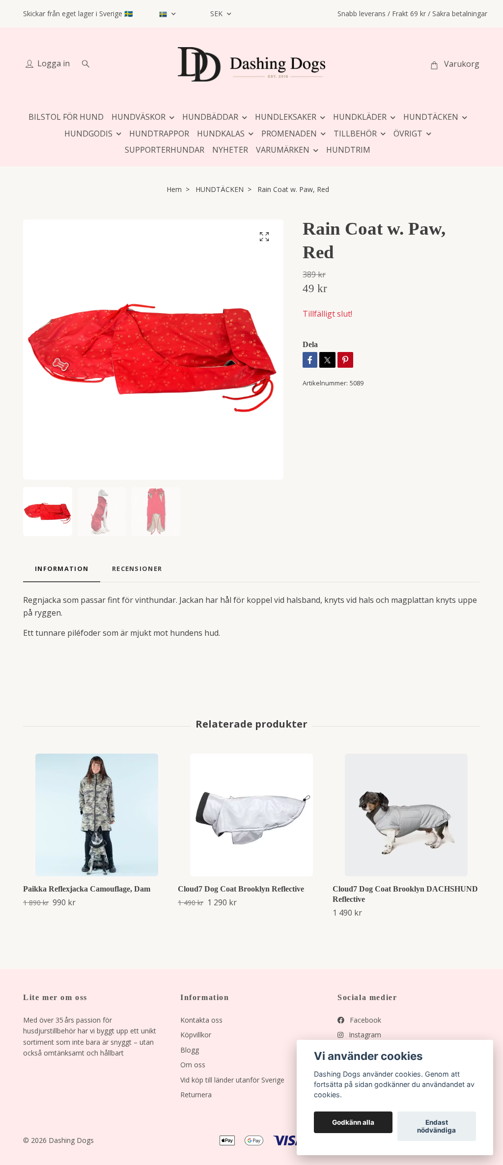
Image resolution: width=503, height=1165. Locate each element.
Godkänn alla (353, 1122)
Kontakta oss (201, 1020)
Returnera (196, 1094)
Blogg (189, 1050)
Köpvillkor (195, 1034)
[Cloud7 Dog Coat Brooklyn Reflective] (251, 815)
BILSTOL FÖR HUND (66, 116)
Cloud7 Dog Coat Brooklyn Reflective (241, 889)
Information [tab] (61, 568)
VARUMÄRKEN (282, 149)
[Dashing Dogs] (251, 64)
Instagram (364, 1034)
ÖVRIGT (407, 133)
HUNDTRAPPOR (159, 133)
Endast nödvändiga (436, 1126)
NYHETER (230, 149)
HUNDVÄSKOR (139, 116)
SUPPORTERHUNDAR (164, 149)
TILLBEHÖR (355, 133)
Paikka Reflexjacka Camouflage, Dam (86, 889)
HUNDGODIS (88, 133)
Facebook (364, 1020)
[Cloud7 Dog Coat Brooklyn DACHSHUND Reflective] (406, 815)
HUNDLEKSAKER (285, 116)
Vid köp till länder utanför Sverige (232, 1079)
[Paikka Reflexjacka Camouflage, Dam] (96, 815)
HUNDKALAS (221, 133)
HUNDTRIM (348, 149)
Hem (174, 189)
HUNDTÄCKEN (430, 116)
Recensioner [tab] (137, 568)
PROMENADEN (289, 133)
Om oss (192, 1064)
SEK (217, 13)
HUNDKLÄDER (360, 116)
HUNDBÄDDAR (210, 116)
